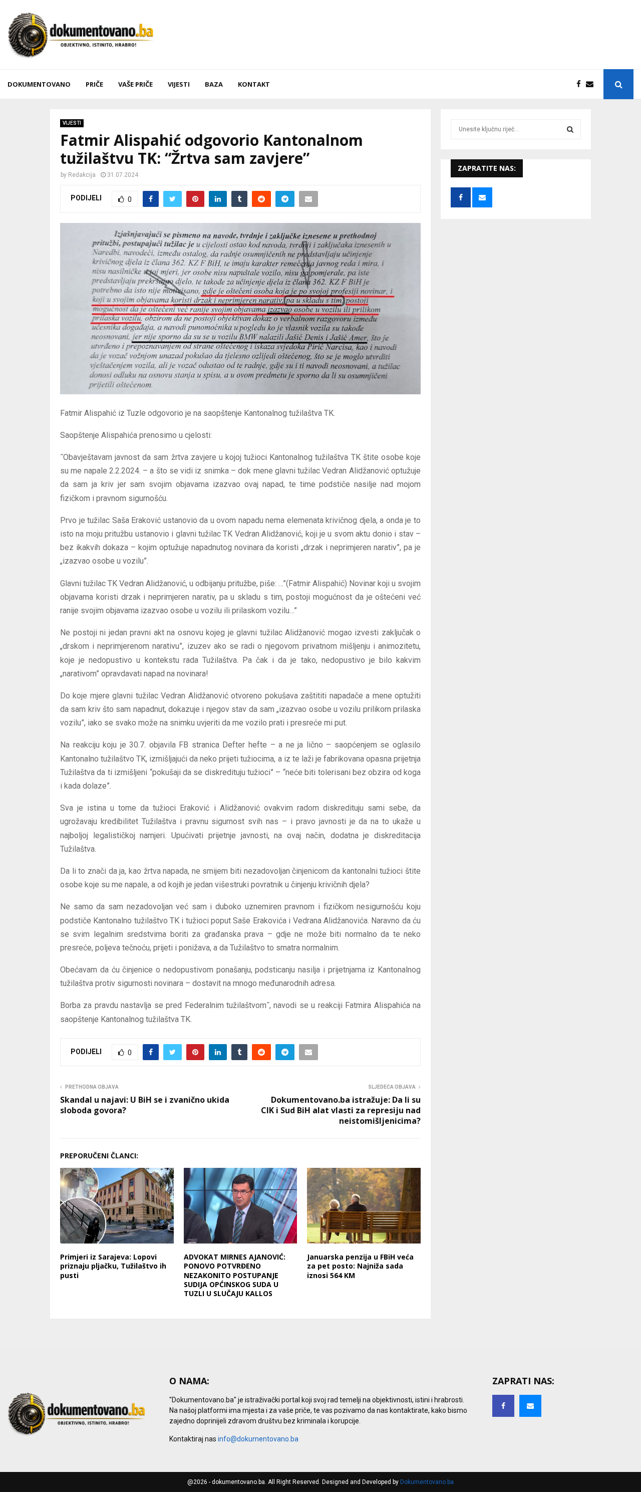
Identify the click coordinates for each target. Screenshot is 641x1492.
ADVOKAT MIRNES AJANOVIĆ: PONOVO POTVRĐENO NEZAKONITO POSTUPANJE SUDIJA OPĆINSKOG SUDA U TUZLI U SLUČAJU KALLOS (234, 1275)
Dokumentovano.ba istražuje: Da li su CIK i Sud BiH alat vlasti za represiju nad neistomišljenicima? (341, 1110)
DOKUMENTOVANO (39, 84)
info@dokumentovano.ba (258, 1439)
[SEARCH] (570, 129)
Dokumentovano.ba (427, 1481)
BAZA (214, 84)
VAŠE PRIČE (135, 84)
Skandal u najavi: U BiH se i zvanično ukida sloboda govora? (144, 1105)
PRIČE (94, 84)
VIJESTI (179, 84)
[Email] (592, 84)
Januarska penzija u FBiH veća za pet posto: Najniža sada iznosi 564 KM (360, 1266)
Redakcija (82, 174)
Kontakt (254, 84)
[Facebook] (581, 84)
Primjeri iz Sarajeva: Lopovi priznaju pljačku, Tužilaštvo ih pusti (113, 1266)
